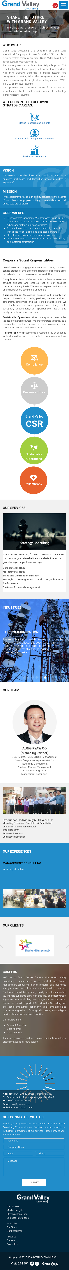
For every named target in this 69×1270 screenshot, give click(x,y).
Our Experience (14, 1231)
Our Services (13, 1206)
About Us (11, 1236)
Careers (11, 1240)
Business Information (18, 1217)
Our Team (12, 1227)
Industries (12, 1223)
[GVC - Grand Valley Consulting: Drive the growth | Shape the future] (21, 4)
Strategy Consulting (17, 1214)
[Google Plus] (55, 5)
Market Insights (15, 1210)
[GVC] (50, 1263)
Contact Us (12, 1244)
